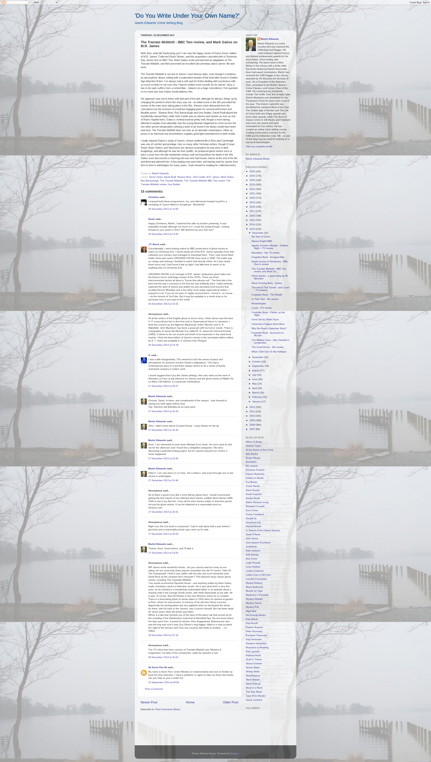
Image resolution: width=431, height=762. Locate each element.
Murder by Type (254, 591)
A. (149, 355)
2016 (253, 215)
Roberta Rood (253, 655)
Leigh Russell (253, 563)
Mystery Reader (254, 599)
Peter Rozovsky (254, 631)
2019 (253, 202)
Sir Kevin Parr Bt (157, 667)
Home (190, 702)
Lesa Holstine (253, 567)
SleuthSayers (253, 675)
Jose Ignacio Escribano (258, 542)
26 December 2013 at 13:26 (163, 234)
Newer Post (149, 702)
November (258, 357)
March (256, 392)
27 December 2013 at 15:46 (163, 480)
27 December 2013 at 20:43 (163, 534)
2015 (253, 220)
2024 (253, 180)
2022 (253, 189)
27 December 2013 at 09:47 (163, 386)
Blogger (234, 753)
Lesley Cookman (255, 571)
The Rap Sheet (254, 692)
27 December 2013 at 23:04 (163, 553)
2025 (253, 176)
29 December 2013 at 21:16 (163, 635)
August (256, 370)
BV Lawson (252, 466)
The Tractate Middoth (171, 180)
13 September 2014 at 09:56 (163, 682)
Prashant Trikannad (256, 635)
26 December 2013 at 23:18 (163, 345)
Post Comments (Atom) (167, 709)
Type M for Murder (256, 696)
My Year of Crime (261, 236)
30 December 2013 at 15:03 (163, 657)
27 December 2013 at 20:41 (163, 512)
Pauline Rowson (254, 627)
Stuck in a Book (254, 688)
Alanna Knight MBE (262, 241)
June (255, 379)
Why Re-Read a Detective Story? (269, 328)
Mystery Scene (254, 603)
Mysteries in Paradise (257, 595)
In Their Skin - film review (265, 299)
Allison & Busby (254, 442)
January (256, 401)
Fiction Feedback (255, 514)
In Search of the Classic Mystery (263, 530)
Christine (153, 197)
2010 (253, 416)
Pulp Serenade (254, 639)
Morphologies (259, 303)
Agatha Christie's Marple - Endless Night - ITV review (270, 247)
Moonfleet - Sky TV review (265, 253)
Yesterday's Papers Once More (268, 324)
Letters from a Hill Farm (258, 575)
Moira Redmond (254, 587)
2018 (253, 207)
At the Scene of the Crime (259, 450)
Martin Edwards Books (258, 159)
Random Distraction (256, 643)
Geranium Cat (253, 522)
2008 (253, 425)
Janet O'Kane (253, 534)
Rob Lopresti (252, 651)
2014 (253, 224)
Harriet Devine (253, 526)
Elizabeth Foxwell (255, 506)
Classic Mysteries (255, 474)
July (254, 375)
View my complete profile (259, 146)
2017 (253, 211)
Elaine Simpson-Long (257, 502)
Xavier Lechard (254, 700)
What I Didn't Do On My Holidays (269, 351)
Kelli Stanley (252, 554)
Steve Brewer (253, 679)
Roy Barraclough (150, 180)
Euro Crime (252, 510)
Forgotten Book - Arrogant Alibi (268, 257)
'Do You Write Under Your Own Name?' (187, 15)
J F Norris (153, 244)
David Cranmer (254, 494)
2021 (253, 193)
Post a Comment (154, 689)
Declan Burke (253, 498)
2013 (253, 229)
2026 (253, 171)
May (254, 383)
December (258, 233)
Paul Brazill (252, 623)
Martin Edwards (157, 396)
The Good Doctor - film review (268, 347)
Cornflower (251, 482)
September (258, 366)
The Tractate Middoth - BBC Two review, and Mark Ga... (269, 270)
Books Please (253, 458)
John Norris (252, 538)
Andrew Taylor (253, 446)
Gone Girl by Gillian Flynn (265, 319)
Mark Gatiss (227, 177)
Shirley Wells (252, 671)
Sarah (151, 219)
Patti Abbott (252, 619)
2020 (253, 198)
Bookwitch (251, 462)
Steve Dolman (253, 683)
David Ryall (170, 177)
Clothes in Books (255, 478)
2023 (253, 184)
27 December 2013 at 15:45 (163, 458)
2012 (253, 407)
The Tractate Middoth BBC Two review (204, 180)
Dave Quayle (253, 490)
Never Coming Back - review (267, 283)
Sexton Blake (253, 667)
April (255, 388)
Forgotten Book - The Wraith (267, 294)
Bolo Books (252, 454)
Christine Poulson (255, 470)
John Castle (199, 177)
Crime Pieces (253, 486)
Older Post (230, 702)
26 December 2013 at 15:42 (163, 304)
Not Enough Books (256, 615)
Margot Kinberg (254, 583)
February (257, 397)
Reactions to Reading (257, 647)
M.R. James (213, 177)
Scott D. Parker (254, 659)
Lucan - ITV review (262, 308)
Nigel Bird (251, 611)
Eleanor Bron (184, 177)
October (256, 361)
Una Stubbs (174, 184)
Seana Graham (254, 663)
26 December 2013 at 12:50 (163, 209)
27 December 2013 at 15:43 (163, 411)
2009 (253, 420)
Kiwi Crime (251, 558)
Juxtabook (251, 546)
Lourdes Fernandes (256, 579)
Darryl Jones (156, 177)
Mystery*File (252, 607)
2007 (253, 429)
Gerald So (251, 518)
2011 (252, 411)
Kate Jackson (253, 550)
